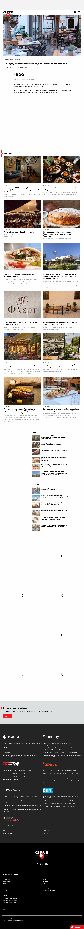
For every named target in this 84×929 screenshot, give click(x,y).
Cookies (5, 909)
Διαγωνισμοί (46, 888)
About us (5, 907)
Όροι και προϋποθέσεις (10, 900)
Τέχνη (44, 879)
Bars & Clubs (6, 879)
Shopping (45, 881)
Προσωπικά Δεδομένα (9, 902)
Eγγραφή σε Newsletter (10, 898)
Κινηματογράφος (8, 886)
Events (5, 890)
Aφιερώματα (46, 886)
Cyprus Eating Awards (49, 890)
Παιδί (44, 877)
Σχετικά (8, 153)
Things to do (6, 881)
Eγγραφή (7, 716)
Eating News (9, 59)
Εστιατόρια (18, 59)
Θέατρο (5, 888)
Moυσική (5, 883)
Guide (44, 883)
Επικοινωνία (6, 905)
